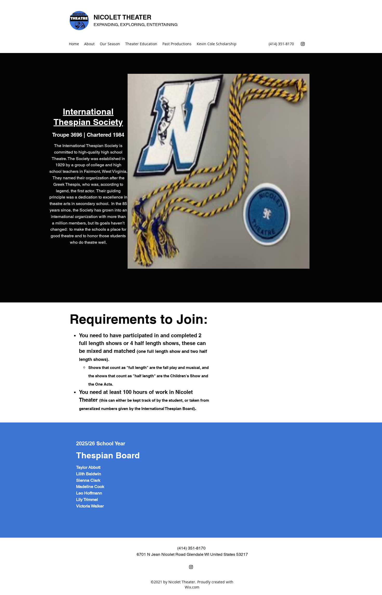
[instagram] (302, 44)
